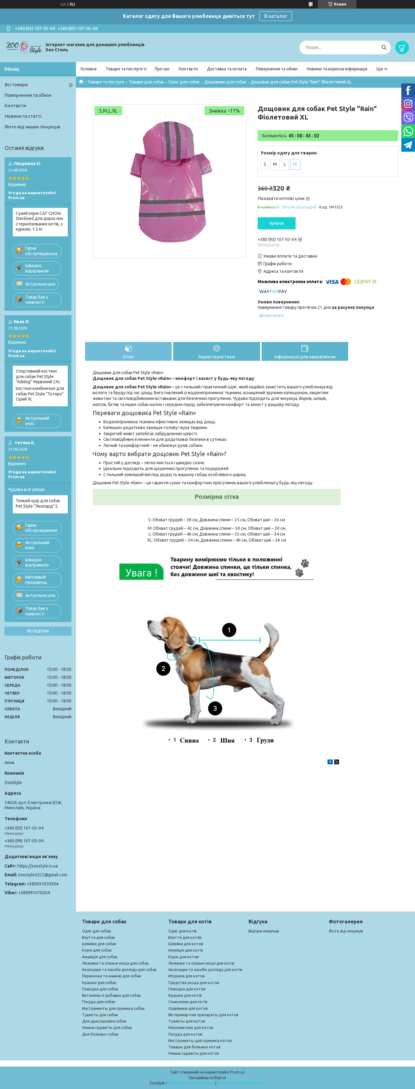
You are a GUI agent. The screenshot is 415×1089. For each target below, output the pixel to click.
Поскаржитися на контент (191, 1083)
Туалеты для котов (186, 1021)
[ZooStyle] (24, 47)
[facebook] (330, 762)
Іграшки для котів (185, 995)
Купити (277, 223)
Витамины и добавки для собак (111, 995)
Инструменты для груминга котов (200, 1040)
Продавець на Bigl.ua (207, 1078)
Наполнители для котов (190, 1027)
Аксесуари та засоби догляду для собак (119, 969)
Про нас (162, 68)
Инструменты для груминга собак (113, 1008)
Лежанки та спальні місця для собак (115, 963)
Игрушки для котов (186, 976)
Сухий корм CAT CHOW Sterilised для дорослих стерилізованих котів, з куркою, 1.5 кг (39, 221)
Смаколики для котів (188, 1001)
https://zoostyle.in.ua (37, 866)
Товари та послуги (124, 68)
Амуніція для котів (185, 950)
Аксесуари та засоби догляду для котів (205, 969)
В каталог (275, 16)
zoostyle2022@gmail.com (42, 874)
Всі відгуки (38, 630)
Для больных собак (100, 1034)
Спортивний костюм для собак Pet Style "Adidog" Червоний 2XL (38, 376)
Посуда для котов (185, 1034)
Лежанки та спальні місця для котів (201, 963)
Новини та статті (23, 116)
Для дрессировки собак (104, 1021)
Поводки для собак (100, 989)
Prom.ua (237, 1072)
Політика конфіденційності (241, 1083)
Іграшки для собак (99, 982)
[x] (336, 762)
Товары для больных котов (194, 1047)
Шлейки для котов (185, 944)
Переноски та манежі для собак (111, 976)
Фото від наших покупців (32, 126)
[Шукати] (384, 47)
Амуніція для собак (100, 957)
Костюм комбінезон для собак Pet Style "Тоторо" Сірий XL (40, 393)
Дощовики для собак (225, 81)
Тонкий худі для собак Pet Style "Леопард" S (38, 503)
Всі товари (16, 84)
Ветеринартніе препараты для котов (203, 1015)
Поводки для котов (186, 989)
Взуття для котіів (184, 937)
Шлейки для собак (99, 944)
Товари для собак (146, 81)
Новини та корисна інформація (337, 68)
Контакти (188, 68)
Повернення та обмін (277, 68)
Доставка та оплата (227, 68)
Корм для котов (183, 957)
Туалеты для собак (100, 1015)
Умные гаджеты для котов (193, 1053)
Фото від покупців (346, 931)
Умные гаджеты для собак (107, 1027)
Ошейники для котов (188, 1008)
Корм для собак (97, 950)
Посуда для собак (98, 1001)
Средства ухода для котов (193, 982)
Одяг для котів (182, 931)
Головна (89, 68)
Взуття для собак (98, 937)
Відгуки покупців (264, 931)
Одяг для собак (184, 81)
